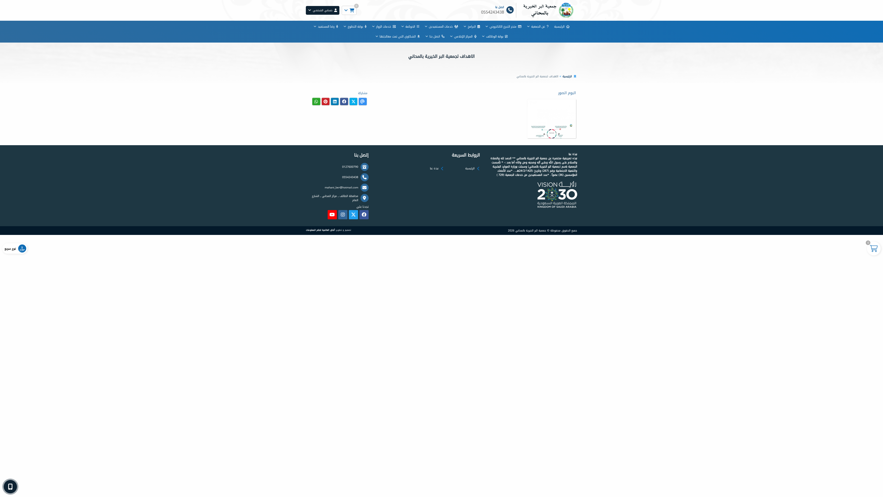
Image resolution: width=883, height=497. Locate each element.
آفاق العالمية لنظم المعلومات (320, 230)
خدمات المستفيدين (441, 26)
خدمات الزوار (383, 26)
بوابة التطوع (355, 26)
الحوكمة (410, 26)
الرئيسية (559, 26)
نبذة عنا (434, 168)
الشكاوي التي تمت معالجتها (398, 36)
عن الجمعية (538, 26)
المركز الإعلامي (463, 36)
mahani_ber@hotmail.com (341, 187)
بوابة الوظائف (494, 36)
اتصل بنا (435, 36)
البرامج (472, 26)
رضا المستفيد (326, 26)
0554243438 (350, 177)
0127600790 (350, 166)
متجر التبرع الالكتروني (503, 26)
